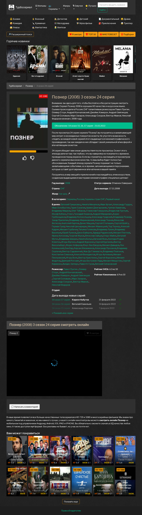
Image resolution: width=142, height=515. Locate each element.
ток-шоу (63, 193)
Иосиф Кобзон (59, 214)
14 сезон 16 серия (61, 304)
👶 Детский (82, 19)
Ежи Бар (69, 248)
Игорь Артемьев (104, 254)
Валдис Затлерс (71, 264)
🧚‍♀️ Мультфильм (83, 23)
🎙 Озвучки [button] (78, 5)
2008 (67, 183)
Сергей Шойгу (121, 223)
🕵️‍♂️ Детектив (60, 19)
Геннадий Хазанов (83, 214)
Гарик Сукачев (78, 207)
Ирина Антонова (60, 235)
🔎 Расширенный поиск (20, 34)
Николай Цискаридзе (76, 226)
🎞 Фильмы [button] (40, 5)
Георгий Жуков (76, 235)
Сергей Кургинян (104, 242)
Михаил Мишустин (112, 260)
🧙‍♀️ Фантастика (39, 27)
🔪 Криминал (38, 23)
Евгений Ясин (100, 239)
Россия (80, 199)
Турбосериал (24, 7)
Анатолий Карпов (70, 223)
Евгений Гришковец (71, 204)
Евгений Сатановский (106, 264)
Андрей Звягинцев (80, 275)
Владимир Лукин (105, 229)
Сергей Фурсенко (107, 257)
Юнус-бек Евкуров (92, 245)
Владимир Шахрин (68, 239)
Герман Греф (58, 226)
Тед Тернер (114, 226)
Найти (102, 10)
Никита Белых (85, 239)
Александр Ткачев (104, 220)
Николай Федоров (61, 285)
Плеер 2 (14, 333)
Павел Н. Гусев (86, 264)
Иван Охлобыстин (61, 207)
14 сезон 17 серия (61, 299)
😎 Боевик (15, 19)
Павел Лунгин (71, 269)
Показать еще (71, 501)
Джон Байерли (84, 232)
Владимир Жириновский (81, 220)
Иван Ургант (106, 204)
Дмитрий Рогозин (70, 260)
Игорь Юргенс (68, 242)
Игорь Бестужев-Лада (91, 260)
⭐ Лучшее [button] (90, 5)
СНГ (62, 188)
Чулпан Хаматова (116, 207)
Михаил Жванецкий (97, 226)
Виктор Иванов (80, 281)
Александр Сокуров (62, 281)
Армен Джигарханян (96, 207)
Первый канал (113, 199)
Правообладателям (71, 510)
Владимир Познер (122, 217)
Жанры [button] (66, 5)
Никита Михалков (90, 204)
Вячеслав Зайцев (94, 235)
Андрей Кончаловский (70, 272)
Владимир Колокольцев (79, 217)
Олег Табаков (78, 210)
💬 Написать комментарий (24, 406)
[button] (62, 313)
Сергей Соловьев (61, 278)
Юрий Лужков (69, 232)
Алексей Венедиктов (84, 254)
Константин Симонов (62, 254)
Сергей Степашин (104, 223)
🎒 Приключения (106, 23)
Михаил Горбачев (69, 229)
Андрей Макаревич (102, 214)
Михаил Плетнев (121, 232)
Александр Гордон (122, 204)
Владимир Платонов (113, 251)
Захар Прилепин (60, 220)
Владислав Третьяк (118, 210)
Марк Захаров (79, 278)
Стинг (70, 214)
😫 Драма (125, 19)
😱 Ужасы (15, 27)
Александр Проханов (105, 248)
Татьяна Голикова (87, 229)
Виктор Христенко (87, 257)
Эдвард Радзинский (102, 232)
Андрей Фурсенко (86, 242)
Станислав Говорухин (97, 210)
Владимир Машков (61, 210)
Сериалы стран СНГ (95, 199)
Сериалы (71, 199)
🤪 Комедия (16, 23)
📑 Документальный (106, 19)
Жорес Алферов (74, 245)
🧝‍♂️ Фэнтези (60, 27)
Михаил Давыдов (110, 245)
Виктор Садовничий (72, 251)
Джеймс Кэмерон (61, 275)
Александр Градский (102, 217)
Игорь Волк (72, 257)
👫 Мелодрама (61, 23)
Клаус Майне (109, 235)
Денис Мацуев (87, 223)
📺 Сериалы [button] (53, 7)
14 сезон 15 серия (61, 308)
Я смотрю (94, 333)
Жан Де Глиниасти (92, 251)
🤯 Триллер (127, 23)
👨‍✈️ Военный (38, 19)
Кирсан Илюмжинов (84, 248)
